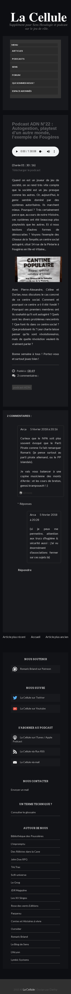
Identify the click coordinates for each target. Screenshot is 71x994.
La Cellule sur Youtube (33, 708)
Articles (17, 50)
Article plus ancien (57, 636)
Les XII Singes (19, 897)
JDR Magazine (19, 890)
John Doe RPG (19, 859)
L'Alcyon (15, 952)
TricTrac (15, 867)
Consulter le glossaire (23, 812)
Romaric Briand (19, 936)
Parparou (16, 913)
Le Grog (15, 882)
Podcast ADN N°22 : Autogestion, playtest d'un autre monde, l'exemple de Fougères (35, 130)
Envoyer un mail (20, 789)
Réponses (26, 503)
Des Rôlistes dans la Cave (25, 851)
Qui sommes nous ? (23, 83)
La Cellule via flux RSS (32, 751)
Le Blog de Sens (20, 944)
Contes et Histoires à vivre (26, 921)
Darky (53, 989)
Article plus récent (14, 636)
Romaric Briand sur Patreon (35, 668)
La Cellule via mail (30, 762)
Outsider (16, 928)
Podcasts (18, 58)
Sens (14, 66)
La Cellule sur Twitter (32, 697)
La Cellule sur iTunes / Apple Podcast (32, 739)
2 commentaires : (28, 375)
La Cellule (39, 16)
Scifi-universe (18, 874)
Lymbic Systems (20, 959)
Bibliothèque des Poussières (27, 836)
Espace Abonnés (21, 91)
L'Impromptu (18, 843)
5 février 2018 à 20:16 (44, 429)
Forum (16, 75)
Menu (14, 44)
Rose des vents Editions (24, 905)
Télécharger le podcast (26, 170)
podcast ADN (22, 387)
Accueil (35, 636)
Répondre (27, 493)
